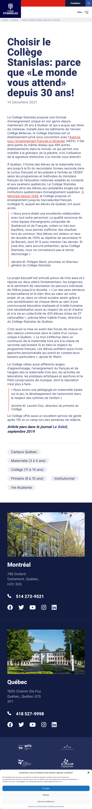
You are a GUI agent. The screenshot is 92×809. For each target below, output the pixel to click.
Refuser (46, 795)
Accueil (5, 20)
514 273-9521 (29, 596)
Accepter (46, 788)
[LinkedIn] (54, 607)
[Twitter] (21, 607)
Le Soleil (59, 427)
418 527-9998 (29, 714)
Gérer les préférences (46, 801)
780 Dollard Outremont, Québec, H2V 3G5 (23, 579)
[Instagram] (43, 607)
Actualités (14, 20)
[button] (88, 772)
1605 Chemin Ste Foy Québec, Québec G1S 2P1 (24, 696)
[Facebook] (10, 607)
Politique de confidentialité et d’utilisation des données (46, 806)
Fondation (75, 3)
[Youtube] (32, 607)
